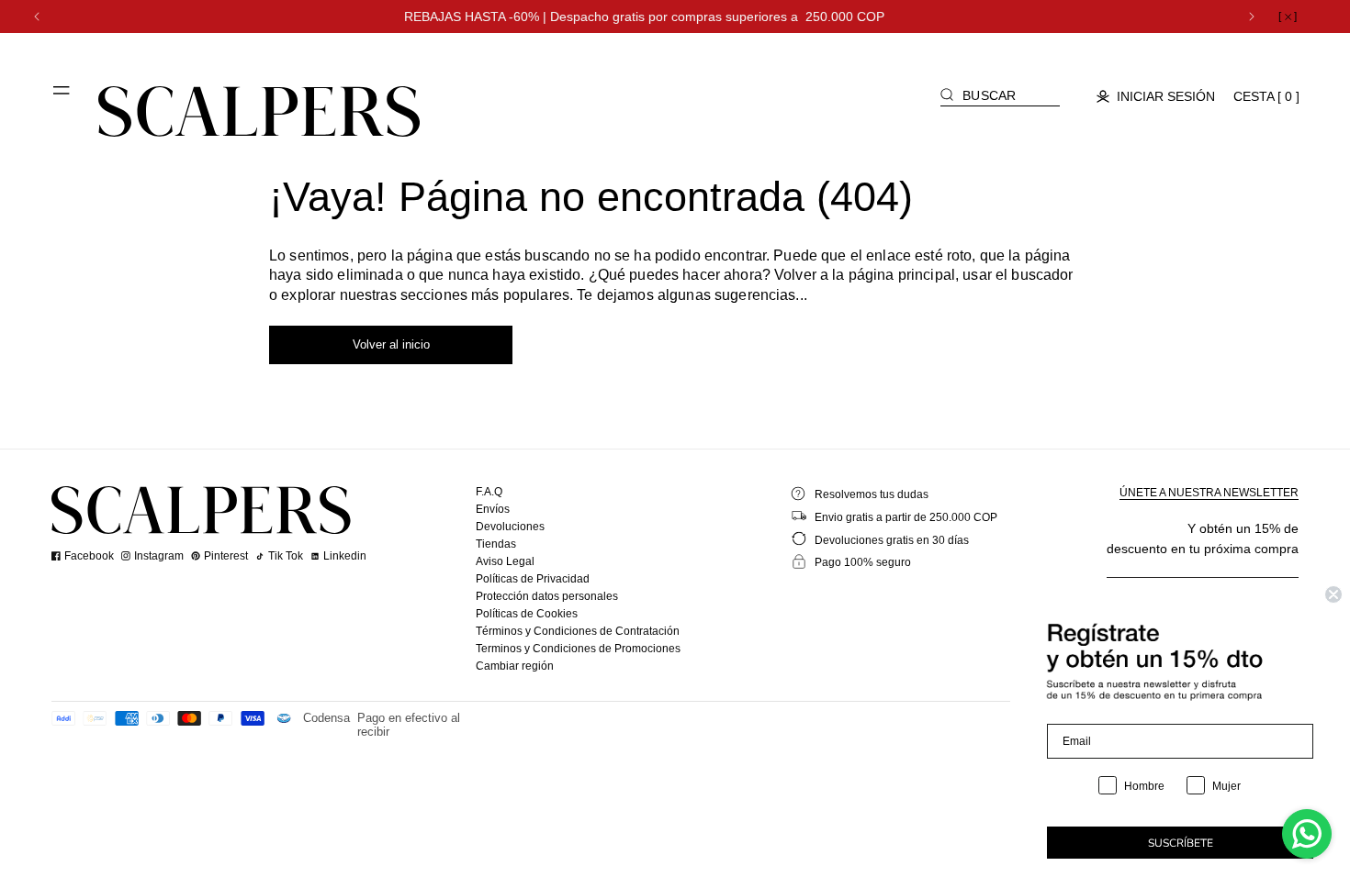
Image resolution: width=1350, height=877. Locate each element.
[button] (62, 97)
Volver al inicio (391, 344)
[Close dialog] (1333, 594)
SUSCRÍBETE (1180, 843)
